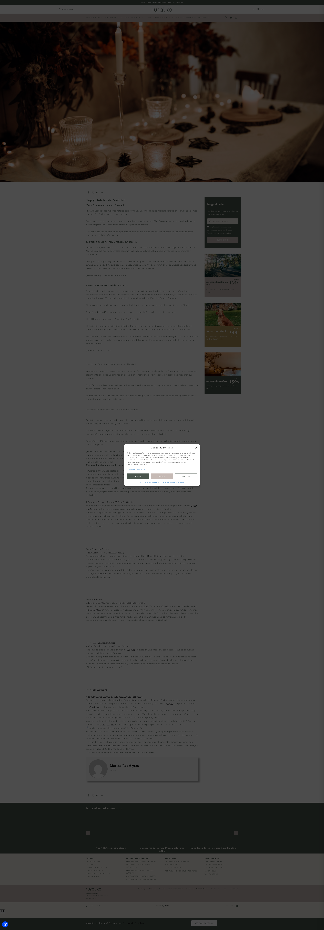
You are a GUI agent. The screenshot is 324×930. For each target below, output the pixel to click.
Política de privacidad (148, 482)
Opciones (186, 476)
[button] (196, 447)
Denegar (162, 476)
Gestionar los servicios (136, 469)
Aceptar (138, 476)
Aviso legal (180, 482)
